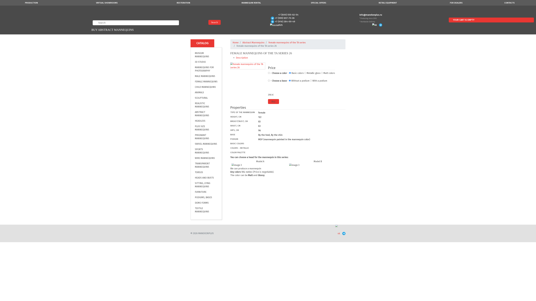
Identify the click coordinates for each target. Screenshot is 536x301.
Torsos (199, 172)
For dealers (456, 3)
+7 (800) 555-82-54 (288, 14)
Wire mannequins (205, 158)
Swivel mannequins (206, 144)
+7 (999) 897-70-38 (285, 18)
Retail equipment (388, 3)
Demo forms (202, 203)
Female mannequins (206, 81)
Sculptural (201, 98)
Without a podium (300, 80)
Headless (200, 121)
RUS (280, 25)
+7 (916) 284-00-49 (285, 21)
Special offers (318, 3)
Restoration (183, 3)
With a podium (319, 80)
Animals (199, 92)
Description (242, 57)
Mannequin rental (251, 3)
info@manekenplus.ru (370, 15)
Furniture (200, 192)
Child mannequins (205, 87)
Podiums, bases (203, 197)
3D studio (200, 62)
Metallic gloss (313, 73)
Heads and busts (204, 177)
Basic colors (297, 73)
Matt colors (329, 73)
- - (279, 73)
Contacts (509, 3)
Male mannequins (205, 76)
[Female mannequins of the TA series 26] (247, 66)
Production (31, 3)
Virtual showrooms (107, 3)
